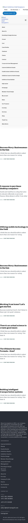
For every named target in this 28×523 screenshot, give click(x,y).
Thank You (4, 120)
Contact (4, 59)
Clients (4, 55)
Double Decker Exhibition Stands (10, 71)
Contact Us (4, 487)
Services (4, 112)
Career (4, 39)
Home (5, 9)
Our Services (14, 9)
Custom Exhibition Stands (8, 67)
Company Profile (5, 479)
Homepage (4, 87)
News (3, 99)
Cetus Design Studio (19, 519)
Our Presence (5, 103)
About (3, 27)
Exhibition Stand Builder (8, 79)
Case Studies (5, 47)
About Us (4, 31)
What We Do (5, 124)
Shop (3, 116)
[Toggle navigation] (22, 20)
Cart (3, 43)
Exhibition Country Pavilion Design (11, 75)
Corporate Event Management (10, 63)
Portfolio (4, 108)
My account (5, 95)
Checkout (4, 51)
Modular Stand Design (8, 91)
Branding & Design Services (9, 35)
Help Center (5, 83)
